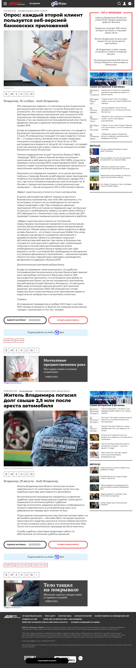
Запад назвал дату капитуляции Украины (113, 504)
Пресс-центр (50, 616)
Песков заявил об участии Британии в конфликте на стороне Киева (115, 159)
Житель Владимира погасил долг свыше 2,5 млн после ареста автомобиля (111, 41)
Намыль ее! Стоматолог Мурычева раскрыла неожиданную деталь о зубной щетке (115, 92)
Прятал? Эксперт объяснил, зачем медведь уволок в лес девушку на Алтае (115, 428)
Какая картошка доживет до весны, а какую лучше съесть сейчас (115, 176)
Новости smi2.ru (12, 383)
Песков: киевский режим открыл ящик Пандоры (114, 150)
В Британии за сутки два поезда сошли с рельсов (113, 477)
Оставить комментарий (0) (68, 320)
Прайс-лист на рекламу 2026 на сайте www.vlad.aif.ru (45, 622)
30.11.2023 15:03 (10, 11)
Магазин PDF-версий (83, 616)
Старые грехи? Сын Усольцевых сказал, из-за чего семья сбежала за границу (116, 101)
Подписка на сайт (29, 619)
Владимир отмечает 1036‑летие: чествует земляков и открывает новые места (111, 30)
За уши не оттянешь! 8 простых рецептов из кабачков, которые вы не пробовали (116, 437)
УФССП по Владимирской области (18, 468)
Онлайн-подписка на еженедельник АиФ (112, 616)
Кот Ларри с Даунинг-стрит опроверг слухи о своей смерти (116, 185)
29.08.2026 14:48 (10, 391)
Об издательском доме (32, 616)
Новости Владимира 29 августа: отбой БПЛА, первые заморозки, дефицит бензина (111, 20)
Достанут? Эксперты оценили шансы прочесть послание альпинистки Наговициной (116, 420)
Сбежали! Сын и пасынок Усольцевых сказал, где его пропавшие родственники (116, 119)
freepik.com (8, 88)
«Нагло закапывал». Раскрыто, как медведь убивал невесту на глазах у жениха (116, 411)
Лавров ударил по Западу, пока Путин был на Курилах (113, 495)
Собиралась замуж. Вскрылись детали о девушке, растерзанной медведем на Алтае (115, 136)
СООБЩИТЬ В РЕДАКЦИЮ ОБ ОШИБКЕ (85, 622)
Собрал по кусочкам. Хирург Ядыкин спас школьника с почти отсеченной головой (116, 127)
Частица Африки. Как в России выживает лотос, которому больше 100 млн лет (115, 110)
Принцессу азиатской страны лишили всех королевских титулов (114, 168)
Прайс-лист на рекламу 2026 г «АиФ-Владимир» (62, 619)
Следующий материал (47, 661)
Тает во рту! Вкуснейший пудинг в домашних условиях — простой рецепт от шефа (115, 446)
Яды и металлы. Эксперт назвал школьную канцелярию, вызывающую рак (114, 455)
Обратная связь (64, 616)
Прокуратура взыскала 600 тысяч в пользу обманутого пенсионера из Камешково (111, 62)
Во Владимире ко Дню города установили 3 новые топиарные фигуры (111, 51)
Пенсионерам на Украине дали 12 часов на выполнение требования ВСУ (114, 487)
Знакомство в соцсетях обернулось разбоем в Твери (115, 469)
